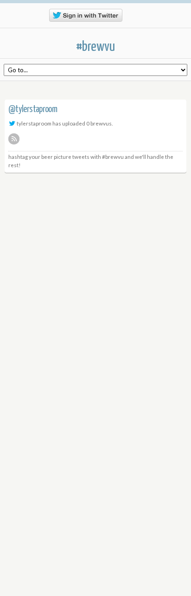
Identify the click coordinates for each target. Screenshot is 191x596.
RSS (13, 138)
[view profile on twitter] (12, 123)
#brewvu (95, 47)
